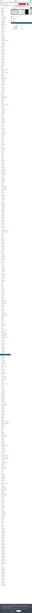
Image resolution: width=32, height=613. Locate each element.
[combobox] (22, 4)
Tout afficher (14, 8)
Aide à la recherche (6, 5)
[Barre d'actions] (31, 8)
